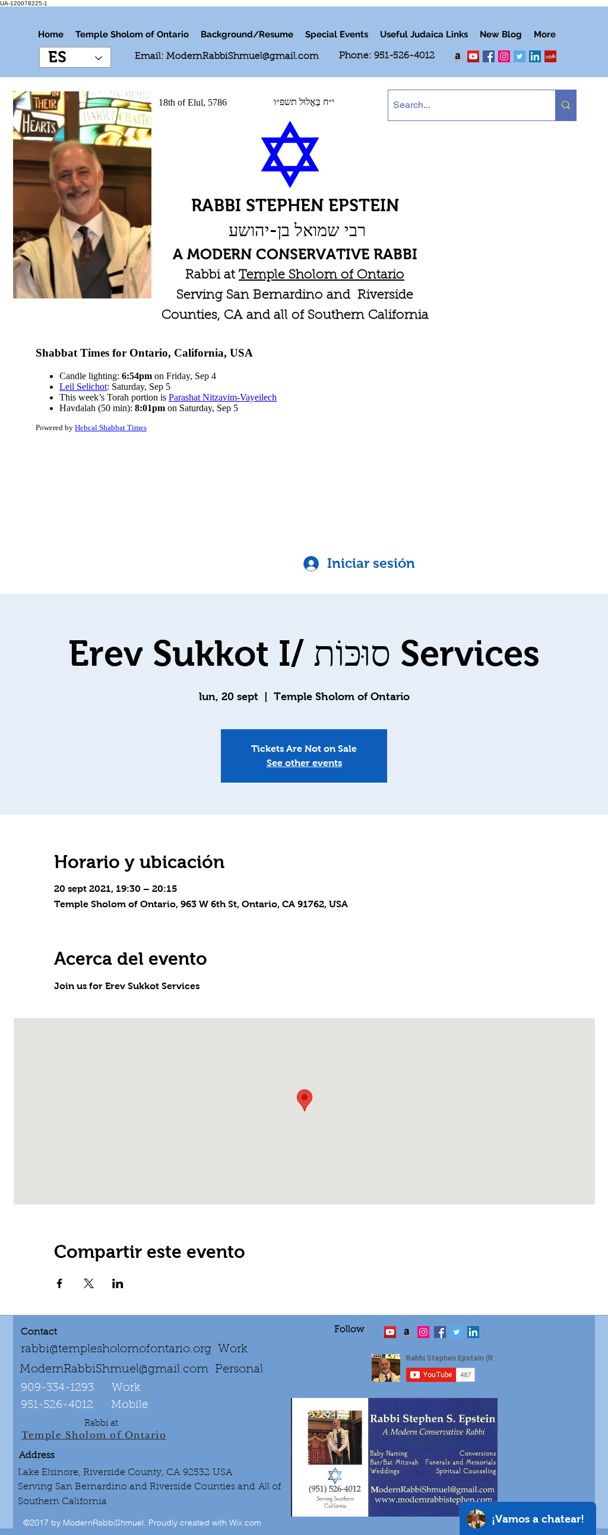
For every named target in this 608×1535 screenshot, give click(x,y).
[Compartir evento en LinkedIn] (118, 1283)
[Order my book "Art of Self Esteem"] (458, 56)
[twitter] (473, 56)
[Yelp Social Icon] (550, 56)
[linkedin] (504, 56)
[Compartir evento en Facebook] (59, 1283)
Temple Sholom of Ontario (321, 275)
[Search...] (565, 105)
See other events (304, 763)
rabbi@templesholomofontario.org (116, 1349)
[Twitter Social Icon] (519, 56)
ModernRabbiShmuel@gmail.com (242, 56)
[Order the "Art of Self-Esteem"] (407, 1332)
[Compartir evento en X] (88, 1283)
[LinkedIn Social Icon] (535, 56)
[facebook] (489, 56)
